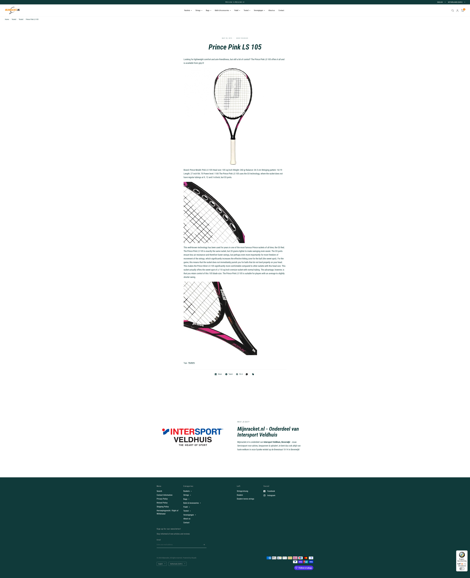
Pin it (241, 374)
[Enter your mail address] (204, 545)
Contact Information (164, 495)
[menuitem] (188, 10)
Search (159, 491)
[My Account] (457, 10)
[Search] (452, 10)
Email (159, 540)
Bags (207, 10)
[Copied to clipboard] (253, 374)
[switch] (461, 568)
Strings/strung (242, 491)
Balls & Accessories (222, 10)
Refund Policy (162, 503)
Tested (246, 10)
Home (7, 19)
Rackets (187, 10)
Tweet (231, 374)
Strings (197, 10)
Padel (236, 10)
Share (220, 374)
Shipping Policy (163, 507)
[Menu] (466, 551)
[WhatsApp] (247, 374)
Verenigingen (258, 10)
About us (271, 10)
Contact (281, 10)
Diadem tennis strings (245, 499)
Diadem (240, 495)
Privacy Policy (162, 499)
